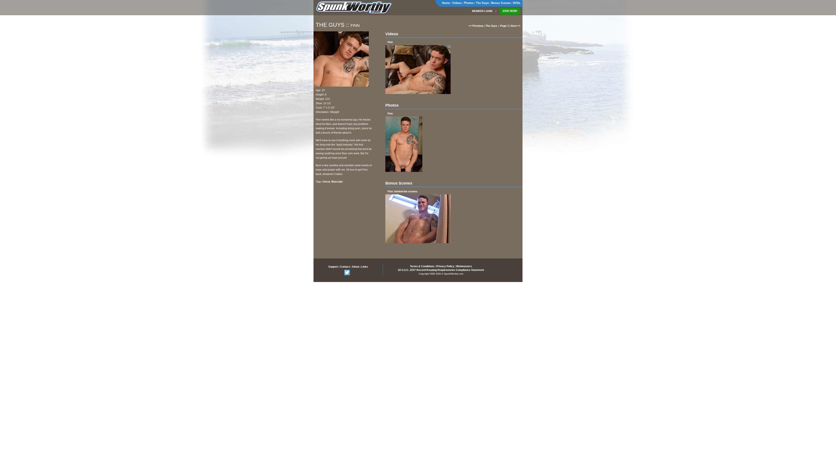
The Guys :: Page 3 (497, 25)
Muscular (337, 181)
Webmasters (464, 266)
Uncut (326, 181)
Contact (345, 266)
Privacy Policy (445, 266)
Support (333, 266)
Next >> (515, 25)
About (355, 266)
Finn (390, 42)
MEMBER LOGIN (482, 11)
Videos (457, 3)
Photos (469, 3)
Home (446, 3)
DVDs (516, 3)
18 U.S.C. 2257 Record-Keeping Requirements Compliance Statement (441, 270)
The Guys (482, 3)
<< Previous (476, 25)
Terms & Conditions (422, 266)
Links (364, 266)
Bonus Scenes (501, 3)
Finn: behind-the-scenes (402, 191)
